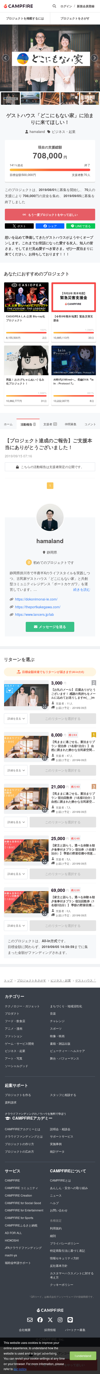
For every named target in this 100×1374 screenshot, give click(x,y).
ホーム (8, 424)
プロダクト (12, 1013)
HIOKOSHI (12, 1240)
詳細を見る (14, 718)
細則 (53, 1236)
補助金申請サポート (18, 1263)
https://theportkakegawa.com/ (37, 607)
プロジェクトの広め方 (19, 1151)
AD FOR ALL (13, 1233)
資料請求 (11, 1102)
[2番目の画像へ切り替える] (30, 98)
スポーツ (56, 1028)
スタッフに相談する (63, 1095)
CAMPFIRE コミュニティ (21, 1188)
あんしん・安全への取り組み (69, 1188)
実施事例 (56, 1144)
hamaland (37, 131)
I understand (83, 1356)
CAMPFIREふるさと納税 (21, 1225)
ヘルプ (54, 1203)
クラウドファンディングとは (24, 1136)
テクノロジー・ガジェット (22, 1006)
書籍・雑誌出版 (60, 1043)
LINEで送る (83, 226)
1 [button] (50, 485)
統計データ (57, 1151)
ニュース (56, 1195)
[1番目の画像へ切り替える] (10, 98)
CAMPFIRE (12, 1180)
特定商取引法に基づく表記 (67, 1250)
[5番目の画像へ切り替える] (89, 98)
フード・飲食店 (15, 1021)
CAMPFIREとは (60, 1180)
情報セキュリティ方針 (64, 1258)
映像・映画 (57, 1036)
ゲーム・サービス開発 (19, 1043)
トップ (8, 980)
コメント (90, 424)
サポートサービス (61, 1136)
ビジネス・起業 (63, 131)
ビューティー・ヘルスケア (67, 1051)
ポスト (21, 226)
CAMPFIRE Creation (18, 1195)
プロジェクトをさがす (31, 980)
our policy (20, 1369)
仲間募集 (70, 424)
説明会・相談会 (60, 1129)
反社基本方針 (58, 1265)
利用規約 (56, 1228)
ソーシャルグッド (16, 1066)
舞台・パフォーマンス (64, 1058)
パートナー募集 (75, 1330)
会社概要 (25, 1330)
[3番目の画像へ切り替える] (50, 98)
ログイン (66, 6)
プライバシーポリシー (64, 1243)
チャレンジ (57, 1021)
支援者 (50, 424)
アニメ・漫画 (13, 1028)
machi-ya (11, 1255)
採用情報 (50, 1330)
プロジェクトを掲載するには (25, 18)
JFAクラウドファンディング (23, 1247)
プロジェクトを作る (18, 1095)
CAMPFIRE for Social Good (23, 1203)
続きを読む (81, 589)
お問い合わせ (58, 1210)
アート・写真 (13, 1058)
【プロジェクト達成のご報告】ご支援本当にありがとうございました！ (48, 444)
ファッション (13, 1036)
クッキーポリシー (61, 1284)
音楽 (53, 1013)
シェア (52, 226)
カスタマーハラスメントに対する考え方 (72, 1275)
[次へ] (94, 57)
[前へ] (5, 57)
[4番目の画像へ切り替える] (69, 98)
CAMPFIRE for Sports (19, 1218)
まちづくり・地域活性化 (66, 1006)
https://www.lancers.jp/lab (34, 614)
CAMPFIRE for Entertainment (24, 1210)
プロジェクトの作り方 (19, 1144)
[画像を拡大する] (45, 706)
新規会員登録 (85, 6)
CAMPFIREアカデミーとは (22, 1129)
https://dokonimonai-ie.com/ (36, 599)
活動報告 (28, 424)
